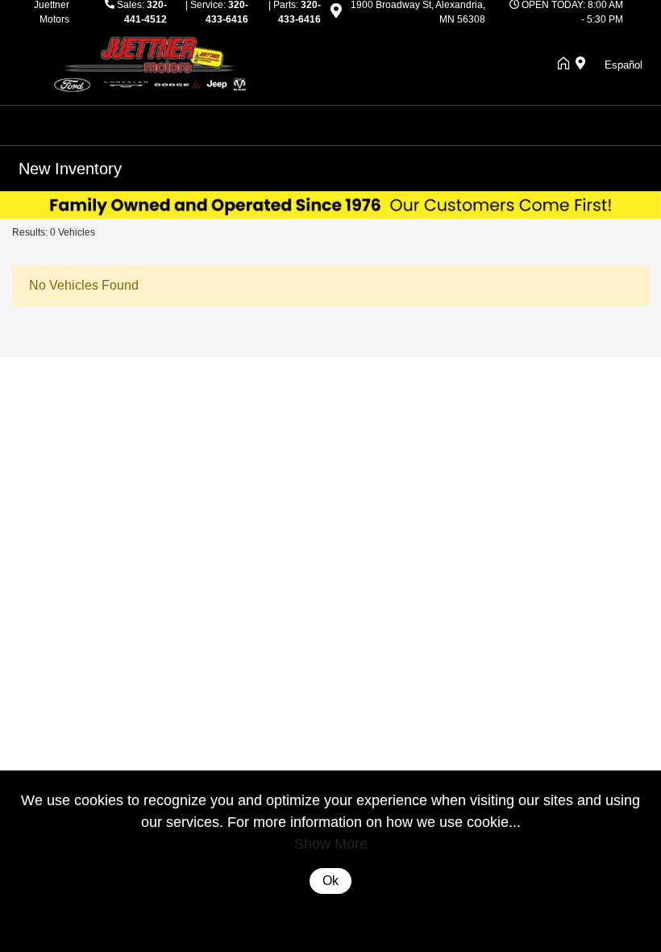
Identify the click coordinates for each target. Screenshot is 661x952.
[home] (567, 64)
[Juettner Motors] (157, 63)
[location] (336, 13)
